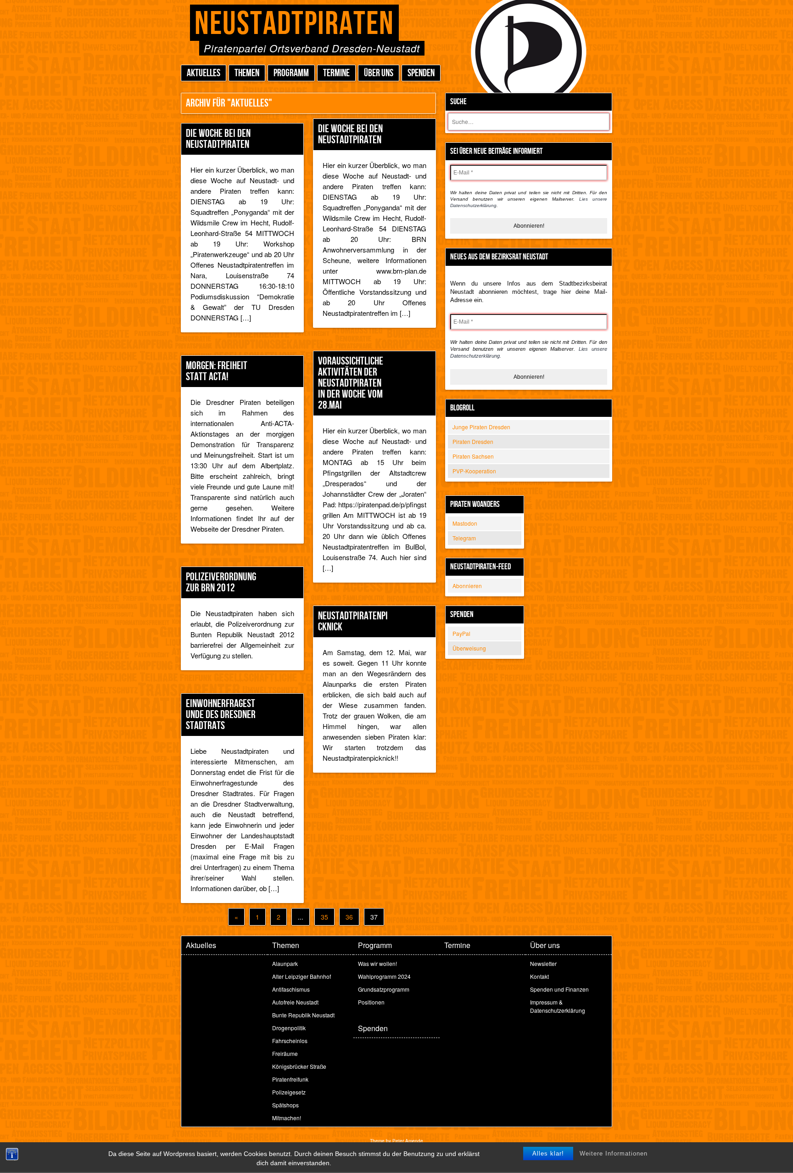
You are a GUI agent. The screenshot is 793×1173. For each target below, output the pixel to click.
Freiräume (285, 1053)
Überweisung (469, 648)
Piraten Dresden (472, 441)
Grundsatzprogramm (383, 989)
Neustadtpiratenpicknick (353, 621)
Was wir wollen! (377, 963)
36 (349, 916)
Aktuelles (203, 73)
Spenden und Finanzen (559, 989)
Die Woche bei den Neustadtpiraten (218, 139)
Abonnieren (467, 585)
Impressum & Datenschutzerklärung (557, 1006)
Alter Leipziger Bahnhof (301, 976)
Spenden (421, 73)
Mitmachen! (286, 1118)
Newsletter (543, 963)
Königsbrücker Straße (299, 1066)
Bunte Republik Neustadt (303, 1015)
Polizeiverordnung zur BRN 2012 (221, 582)
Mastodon (464, 523)
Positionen (371, 1002)
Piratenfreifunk (290, 1079)
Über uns (378, 73)
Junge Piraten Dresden (481, 427)
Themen (247, 73)
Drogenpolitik (289, 1028)
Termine (336, 73)
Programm (291, 73)
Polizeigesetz (289, 1092)
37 (374, 916)
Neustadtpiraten (294, 24)
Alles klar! (548, 1153)
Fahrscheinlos (289, 1040)
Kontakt (539, 976)
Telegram (464, 538)
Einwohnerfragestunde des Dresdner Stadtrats (221, 714)
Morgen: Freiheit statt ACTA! (216, 371)
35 (324, 916)
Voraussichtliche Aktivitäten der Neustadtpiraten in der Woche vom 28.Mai (350, 383)
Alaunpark (285, 963)
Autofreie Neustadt (295, 1002)
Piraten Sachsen (473, 456)
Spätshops (285, 1105)
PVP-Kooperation (474, 471)
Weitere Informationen (614, 1153)
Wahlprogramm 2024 (384, 976)
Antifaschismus (291, 989)
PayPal (461, 633)
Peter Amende (407, 1141)
